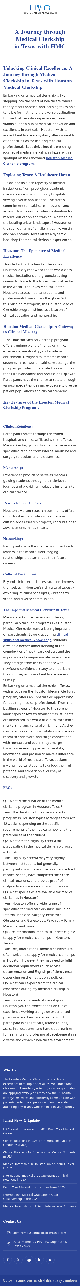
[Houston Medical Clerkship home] (40, 9)
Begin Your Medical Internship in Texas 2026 (34, 1187)
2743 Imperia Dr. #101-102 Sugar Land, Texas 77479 (40, 1244)
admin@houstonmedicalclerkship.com (39, 1233)
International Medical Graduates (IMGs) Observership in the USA (30, 1197)
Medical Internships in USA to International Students (39, 1206)
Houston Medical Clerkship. (32, 1281)
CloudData (70, 1281)
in (39, 1259)
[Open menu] (74, 9)
